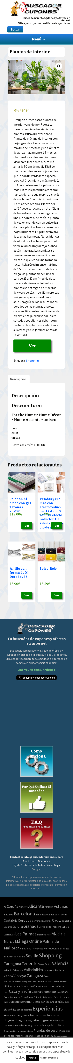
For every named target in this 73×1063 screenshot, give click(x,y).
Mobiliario (58, 1025)
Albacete (23, 907)
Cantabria (10, 920)
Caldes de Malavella (57, 914)
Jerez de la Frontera (50, 926)
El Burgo (8, 926)
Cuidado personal (20, 1002)
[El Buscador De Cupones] (36, 8)
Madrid (59, 933)
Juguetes (46, 1020)
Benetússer (41, 914)
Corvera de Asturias (41, 920)
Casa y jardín (20, 991)
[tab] (18, 379)
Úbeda (46, 976)
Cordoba (24, 920)
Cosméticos (27, 997)
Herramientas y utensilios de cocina (25, 1015)
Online (35, 941)
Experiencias (48, 1008)
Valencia (60, 963)
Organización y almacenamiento (18, 1031)
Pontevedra (51, 948)
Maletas (17, 1025)
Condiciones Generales (36, 861)
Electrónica (10, 1009)
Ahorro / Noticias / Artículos (36, 670)
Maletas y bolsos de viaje (36, 1025)
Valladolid (32, 969)
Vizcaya (19, 975)
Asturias (61, 906)
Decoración (39, 1002)
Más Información (49, 1057)
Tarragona (12, 963)
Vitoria (8, 976)
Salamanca (63, 948)
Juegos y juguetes (27, 1020)
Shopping (32, 360)
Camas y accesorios (45, 986)
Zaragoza (35, 975)
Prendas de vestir (46, 1030)
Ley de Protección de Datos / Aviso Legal (36, 865)
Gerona (18, 927)
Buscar (15, 29)
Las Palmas (26, 934)
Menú (36, 39)
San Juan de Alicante (14, 956)
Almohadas (41, 981)
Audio (50, 981)
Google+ (36, 869)
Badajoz (8, 914)
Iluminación (54, 1015)
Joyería (9, 1020)
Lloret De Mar (43, 934)
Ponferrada (37, 948)
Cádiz (56, 920)
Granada (31, 926)
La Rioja (65, 926)
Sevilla (32, 956)
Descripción (18, 379)
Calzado (29, 986)
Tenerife (30, 963)
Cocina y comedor (44, 992)
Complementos (12, 997)
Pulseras (48, 1035)
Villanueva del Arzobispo (52, 970)
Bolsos (56, 981)
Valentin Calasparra (13, 970)
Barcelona (24, 913)
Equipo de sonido (24, 1009)
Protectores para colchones (29, 1035)
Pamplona (25, 948)
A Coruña (11, 906)
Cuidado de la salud (43, 997)
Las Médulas (9, 935)
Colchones (62, 992)
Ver (32, 346)
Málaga (22, 941)
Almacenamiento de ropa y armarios (20, 981)
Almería (49, 907)
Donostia (66, 920)
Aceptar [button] (33, 1057)
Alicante (36, 906)
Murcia (9, 941)
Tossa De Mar (44, 964)
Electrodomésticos (57, 1002)
